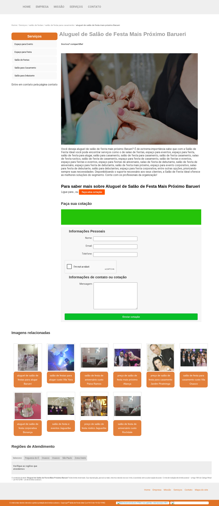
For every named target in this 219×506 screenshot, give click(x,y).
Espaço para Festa (23, 52)
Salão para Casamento (25, 68)
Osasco (45, 458)
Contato (94, 6)
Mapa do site (201, 490)
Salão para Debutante (24, 76)
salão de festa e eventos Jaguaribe (61, 426)
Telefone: (87, 253)
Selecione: (17, 458)
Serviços (76, 6)
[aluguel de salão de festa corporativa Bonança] (28, 406)
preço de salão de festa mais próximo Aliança (127, 379)
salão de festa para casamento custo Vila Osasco (193, 379)
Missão (59, 6)
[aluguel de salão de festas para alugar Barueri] (28, 357)
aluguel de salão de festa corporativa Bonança (27, 428)
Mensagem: (87, 283)
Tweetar (67, 49)
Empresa (42, 6)
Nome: (89, 238)
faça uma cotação (92, 192)
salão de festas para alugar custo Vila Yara (61, 377)
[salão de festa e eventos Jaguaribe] (61, 406)
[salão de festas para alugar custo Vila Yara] (61, 357)
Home (27, 6)
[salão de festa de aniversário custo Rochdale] (127, 406)
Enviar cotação (131, 316)
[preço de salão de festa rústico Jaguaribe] (94, 406)
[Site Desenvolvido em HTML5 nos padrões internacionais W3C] (142, 503)
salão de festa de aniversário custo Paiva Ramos (94, 379)
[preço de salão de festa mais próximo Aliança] (127, 357)
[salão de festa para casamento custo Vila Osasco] (194, 357)
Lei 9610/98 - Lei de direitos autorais (27, 480)
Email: (89, 245)
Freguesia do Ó (32, 458)
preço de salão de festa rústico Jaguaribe (94, 426)
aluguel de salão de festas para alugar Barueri (27, 379)
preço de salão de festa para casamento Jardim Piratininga (160, 379)
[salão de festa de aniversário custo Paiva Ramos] (94, 357)
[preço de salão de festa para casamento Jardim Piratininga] (160, 357)
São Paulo (67, 458)
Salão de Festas (22, 60)
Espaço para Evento (24, 44)
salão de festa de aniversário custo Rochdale (127, 428)
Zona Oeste (80, 458)
